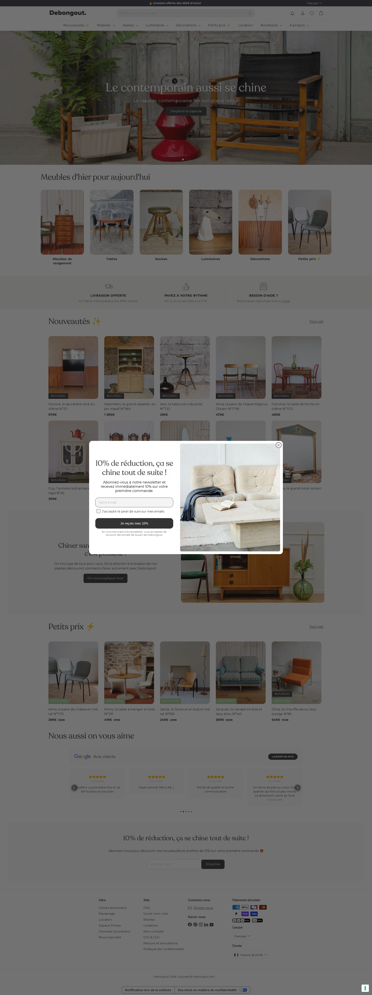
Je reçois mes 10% (134, 523)
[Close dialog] (278, 445)
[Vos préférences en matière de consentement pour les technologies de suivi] (365, 988)
